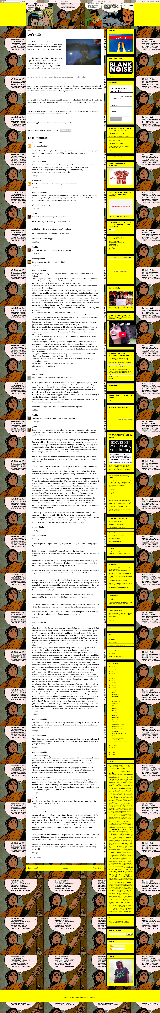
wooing (126, 909)
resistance (120, 872)
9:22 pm (35, 853)
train (130, 900)
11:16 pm (36, 369)
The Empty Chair (129, 899)
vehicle (110, 905)
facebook (111, 817)
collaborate (130, 797)
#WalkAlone (127, 765)
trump (121, 902)
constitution (112, 800)
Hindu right (124, 827)
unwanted (123, 903)
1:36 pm (35, 714)
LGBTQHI (121, 837)
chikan (112, 796)
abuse (131, 766)
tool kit (117, 900)
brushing (117, 791)
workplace (114, 911)
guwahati (111, 824)
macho (116, 840)
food (110, 820)
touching (124, 900)
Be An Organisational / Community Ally (119, 136)
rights (125, 874)
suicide (110, 894)
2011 (112, 680)
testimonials (119, 899)
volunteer (131, 906)
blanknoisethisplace (125, 788)
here (110, 589)
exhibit (129, 815)
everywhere (122, 814)
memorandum (119, 846)
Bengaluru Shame (121, 782)
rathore (116, 867)
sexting (131, 879)
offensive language (126, 855)
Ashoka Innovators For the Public (117, 645)
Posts (113, 946)
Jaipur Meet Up (118, 832)
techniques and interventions (118, 897)
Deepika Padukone (126, 803)
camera (128, 791)
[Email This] (61, 130)
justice (112, 834)
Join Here (112, 230)
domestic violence (128, 809)
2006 (112, 692)
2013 (112, 676)
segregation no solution (114, 879)
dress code (123, 811)
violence (125, 906)
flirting (128, 818)
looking (121, 838)
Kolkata (111, 486)
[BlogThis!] (63, 130)
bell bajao (122, 780)
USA (130, 903)
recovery (120, 869)
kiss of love (117, 835)
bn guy (126, 790)
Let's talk (114, 721)
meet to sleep (126, 844)
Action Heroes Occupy (118, 774)
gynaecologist (118, 824)
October (114, 699)
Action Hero (115, 768)
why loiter (113, 909)
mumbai (131, 850)
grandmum (130, 821)
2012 (112, 678)
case (110, 794)
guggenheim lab (127, 823)
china (110, 797)
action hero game (126, 768)
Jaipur (110, 497)
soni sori (116, 884)
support (116, 894)
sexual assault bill (124, 881)
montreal (131, 849)
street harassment (128, 888)
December (115, 694)
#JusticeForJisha (117, 765)
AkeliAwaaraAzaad (120, 776)
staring (111, 885)
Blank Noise (123, 784)
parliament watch (123, 858)
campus (118, 793)
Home (65, 868)
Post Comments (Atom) (70, 876)
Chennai (111, 493)
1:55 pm (35, 410)
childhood (129, 796)
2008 (112, 687)
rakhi (130, 864)
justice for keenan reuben (122, 834)
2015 (112, 671)
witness (120, 909)
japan (125, 832)
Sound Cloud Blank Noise (115, 541)
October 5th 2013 (116, 855)
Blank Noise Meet (115, 787)
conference (128, 799)
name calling (112, 854)
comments (113, 799)
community (121, 799)
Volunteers (114, 908)
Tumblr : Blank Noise (114, 530)
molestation (112, 849)
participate (117, 860)
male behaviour (128, 840)
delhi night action (115, 806)
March (114, 715)
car (123, 793)
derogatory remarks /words (117, 808)
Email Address (115, 99)
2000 (112, 752)
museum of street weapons (124, 852)
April (113, 712)
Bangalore (112, 489)
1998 (112, 754)
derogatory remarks (126, 806)
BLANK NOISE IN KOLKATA (119, 733)
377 (115, 766)
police (120, 861)
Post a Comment (36, 858)
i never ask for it (118, 829)
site (123, 882)
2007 (112, 690)
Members (111, 846)
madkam (121, 840)
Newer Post (32, 868)
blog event (112, 790)
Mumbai (111, 488)
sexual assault (114, 881)
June (113, 708)
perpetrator (127, 860)
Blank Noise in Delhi (117, 728)
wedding (131, 908)
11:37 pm (36, 422)
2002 (112, 747)
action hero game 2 (124, 770)
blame (116, 784)
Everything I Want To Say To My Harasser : (120, 366)
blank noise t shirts (128, 787)
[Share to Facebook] (67, 130)
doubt (117, 811)
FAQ (122, 817)
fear (126, 817)
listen (126, 837)
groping (112, 823)
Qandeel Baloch (116, 864)
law (115, 837)
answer (120, 777)
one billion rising (113, 856)
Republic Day (130, 871)
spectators (122, 884)
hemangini (36, 259)
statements (117, 885)
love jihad (128, 838)
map (130, 841)
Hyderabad (112, 490)
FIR (110, 400)
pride (131, 861)
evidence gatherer (113, 815)
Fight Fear (118, 818)
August (114, 703)
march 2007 (117, 843)
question (124, 864)
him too (118, 827)
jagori (112, 832)
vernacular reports (127, 905)
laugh (110, 837)
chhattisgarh (130, 794)
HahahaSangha (127, 824)
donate (112, 811)
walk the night (123, 908)
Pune (110, 864)
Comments (114, 949)
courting (111, 802)
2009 (112, 685)
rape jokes (125, 866)
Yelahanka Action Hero (124, 911)
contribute (119, 800)
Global (115, 821)
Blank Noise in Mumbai (118, 724)
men (131, 846)
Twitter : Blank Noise (114, 538)
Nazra (118, 854)
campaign (111, 793)
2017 (112, 666)
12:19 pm (36, 531)
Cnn (125, 797)
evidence (129, 814)
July (113, 705)
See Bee (35, 374)
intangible (119, 831)
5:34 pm (35, 175)
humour (131, 827)
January (114, 719)
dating (110, 803)
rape (110, 866)
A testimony (115, 731)
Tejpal (112, 899)
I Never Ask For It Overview (116, 143)
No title (114, 735)
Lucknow (111, 495)
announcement (113, 777)
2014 (112, 673)
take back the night (118, 896)
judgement (130, 832)
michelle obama (115, 847)
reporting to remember (116, 871)
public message (127, 863)
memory (126, 846)
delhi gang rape (128, 805)
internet (131, 831)
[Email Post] (57, 130)
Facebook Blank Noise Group (116, 535)
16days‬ (110, 766)
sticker (128, 887)
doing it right (119, 809)
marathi (110, 843)
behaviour (113, 780)
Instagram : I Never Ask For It (116, 524)
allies (129, 776)
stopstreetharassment (114, 888)
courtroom (117, 802)
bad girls (124, 779)
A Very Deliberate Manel (123, 766)
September (115, 701)
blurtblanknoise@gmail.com (63, 123)
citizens (116, 797)
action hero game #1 (113, 770)
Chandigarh (112, 496)
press (126, 861)
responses (120, 874)
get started (123, 820)
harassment (120, 826)
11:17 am (35, 208)
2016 (112, 669)
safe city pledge (118, 876)
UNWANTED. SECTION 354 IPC (120, 742)
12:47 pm (36, 265)
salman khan (123, 878)
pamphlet (115, 858)
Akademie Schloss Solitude (116, 648)
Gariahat (116, 820)
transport (111, 902)
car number (128, 793)
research (113, 872)
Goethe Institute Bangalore (116, 650)
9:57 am (35, 617)
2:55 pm (35, 793)
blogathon (120, 790)
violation (118, 906)
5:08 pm (35, 731)
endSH (110, 812)
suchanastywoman (127, 893)
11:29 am (35, 254)
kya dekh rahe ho (126, 835)
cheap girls (122, 794)
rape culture (118, 866)
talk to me (126, 896)
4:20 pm (35, 807)
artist (125, 777)
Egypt (129, 811)
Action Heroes (126, 772)
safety (117, 878)
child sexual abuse (120, 796)
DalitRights (124, 802)
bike (128, 782)
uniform (116, 903)
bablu (34, 180)
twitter (111, 903)
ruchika (131, 874)
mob (123, 847)
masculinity (125, 843)
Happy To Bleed (112, 826)
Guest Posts (119, 823)
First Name (113, 105)
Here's (122, 506)
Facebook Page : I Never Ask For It (117, 527)
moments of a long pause (122, 849)
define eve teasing (115, 805)
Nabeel (35, 143)
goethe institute (122, 821)
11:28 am (35, 242)
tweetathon (128, 902)
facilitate (117, 817)
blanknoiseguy (114, 788)
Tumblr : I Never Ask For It (115, 521)
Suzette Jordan (123, 894)
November (115, 696)
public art (118, 863)
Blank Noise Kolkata (128, 785)
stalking (129, 884)
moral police (122, 850)
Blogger (93, 997)
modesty (128, 847)
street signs (125, 891)
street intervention (118, 890)
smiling (129, 882)
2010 (112, 682)
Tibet (112, 900)
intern (125, 831)
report (127, 869)
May (113, 710)
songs (110, 884)
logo (116, 838)
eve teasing (118, 812)
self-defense (124, 879)
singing (118, 882)
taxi (132, 896)
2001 (112, 750)
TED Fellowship (113, 642)
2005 (112, 745)
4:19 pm (35, 187)
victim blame (111, 906)
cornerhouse (128, 800)
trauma (116, 902)
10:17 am (35, 157)
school (129, 878)
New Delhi (111, 492)
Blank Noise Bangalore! (118, 726)
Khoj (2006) (112, 653)
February (114, 717)
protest (112, 863)
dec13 (116, 803)
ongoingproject (123, 856)
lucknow (111, 840)
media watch (116, 844)
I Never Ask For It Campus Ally (117, 133)
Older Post (97, 868)
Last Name (113, 112)
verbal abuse (118, 905)
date (130, 802)
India (114, 831)
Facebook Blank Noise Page (116, 532)
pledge (115, 861)
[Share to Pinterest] (69, 130)
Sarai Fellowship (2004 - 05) (116, 656)
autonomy (117, 779)
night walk (124, 854)
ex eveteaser (122, 815)
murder (113, 852)
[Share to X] (65, 130)
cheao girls (115, 794)
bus (123, 791)
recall (122, 867)
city (121, 797)
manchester (114, 841)
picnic (110, 861)
